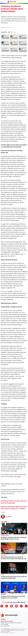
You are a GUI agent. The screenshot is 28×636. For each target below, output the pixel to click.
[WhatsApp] (14, 32)
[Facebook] (9, 32)
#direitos (3, 512)
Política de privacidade (5, 632)
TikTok (21, 606)
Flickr (26, 606)
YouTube (16, 606)
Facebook (11, 606)
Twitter (1, 606)
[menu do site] (1, 2)
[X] (11, 32)
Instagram (6, 606)
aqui (15, 471)
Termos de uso (12, 632)
